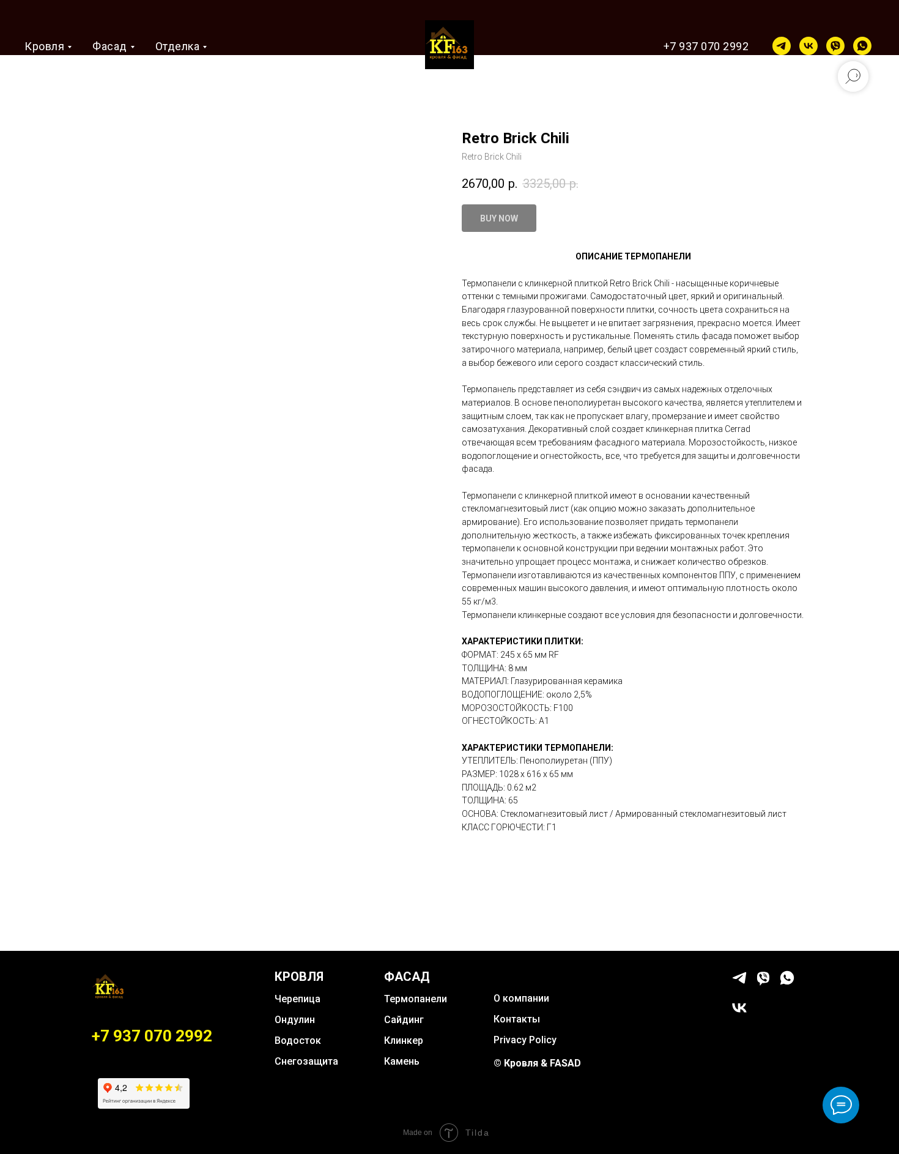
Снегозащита (306, 1061)
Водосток (298, 1040)
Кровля (44, 46)
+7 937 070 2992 (706, 46)
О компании (521, 998)
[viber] (835, 46)
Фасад (109, 46)
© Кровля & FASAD (537, 1063)
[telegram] (781, 46)
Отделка (177, 46)
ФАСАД (407, 976)
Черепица (297, 999)
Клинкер (403, 1040)
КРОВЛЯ (299, 976)
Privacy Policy (525, 1040)
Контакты (517, 1019)
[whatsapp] (862, 46)
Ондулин (295, 1020)
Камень (402, 1061)
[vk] (808, 46)
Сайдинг (404, 1020)
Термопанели (415, 999)
